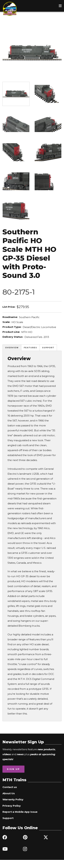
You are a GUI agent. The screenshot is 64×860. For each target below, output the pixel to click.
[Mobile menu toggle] (60, 6)
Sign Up (13, 769)
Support (48, 347)
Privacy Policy (11, 805)
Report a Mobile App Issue (19, 811)
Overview (12, 347)
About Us (8, 793)
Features (30, 347)
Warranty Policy (12, 799)
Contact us (9, 787)
